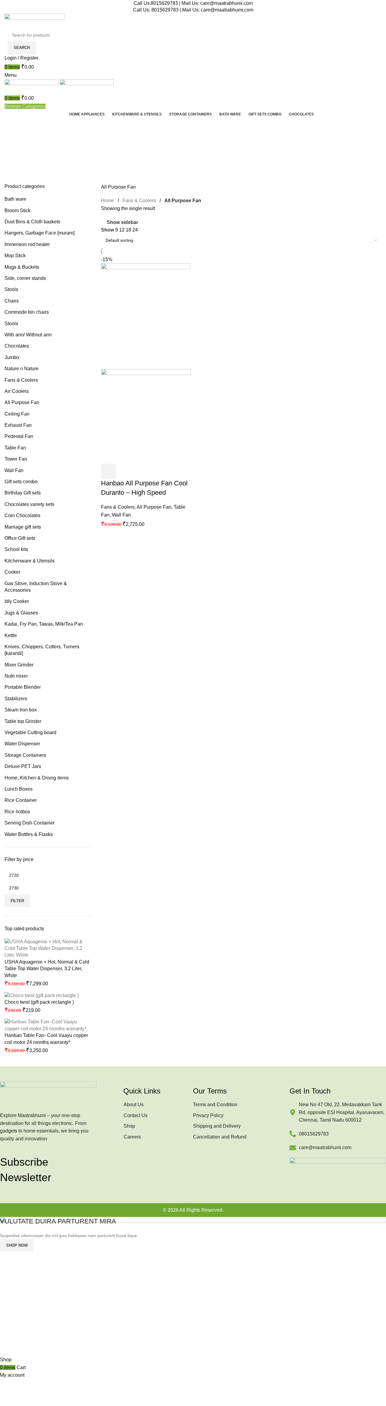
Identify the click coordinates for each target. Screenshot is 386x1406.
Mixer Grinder (19, 664)
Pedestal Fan (19, 436)
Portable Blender (23, 687)
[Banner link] (193, 1286)
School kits (16, 549)
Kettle (11, 635)
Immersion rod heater (27, 244)
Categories (17, 155)
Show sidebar (122, 222)
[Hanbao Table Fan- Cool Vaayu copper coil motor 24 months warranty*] (48, 1025)
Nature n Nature (22, 368)
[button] (108, 471)
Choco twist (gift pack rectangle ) (39, 1002)
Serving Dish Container (30, 822)
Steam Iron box (21, 709)
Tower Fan (16, 459)
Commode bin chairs (27, 312)
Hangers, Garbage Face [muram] (39, 232)
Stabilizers (16, 698)
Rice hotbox (17, 811)
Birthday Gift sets (23, 492)
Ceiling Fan (17, 413)
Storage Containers (25, 755)
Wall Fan (14, 470)
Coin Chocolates (22, 515)
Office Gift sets (20, 538)
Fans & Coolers (21, 380)
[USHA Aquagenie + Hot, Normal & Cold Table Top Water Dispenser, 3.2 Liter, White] (48, 948)
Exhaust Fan (18, 425)
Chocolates (17, 345)
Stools (11, 289)
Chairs (12, 300)
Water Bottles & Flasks (29, 834)
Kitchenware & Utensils (30, 560)
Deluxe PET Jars (23, 766)
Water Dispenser (22, 743)
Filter (17, 901)
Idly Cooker (17, 601)
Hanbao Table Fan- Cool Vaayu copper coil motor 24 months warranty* (46, 1039)
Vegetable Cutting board (30, 732)
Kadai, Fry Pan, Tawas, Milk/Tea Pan (44, 624)
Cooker (12, 572)
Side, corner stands (25, 278)
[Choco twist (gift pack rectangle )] (42, 995)
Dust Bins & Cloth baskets (32, 221)
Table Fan (15, 447)
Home (107, 200)
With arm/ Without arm (28, 334)
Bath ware (15, 199)
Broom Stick (17, 210)
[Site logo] (35, 20)
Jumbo (12, 357)
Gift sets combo (21, 481)
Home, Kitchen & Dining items (37, 777)
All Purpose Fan (22, 402)
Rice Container (21, 800)
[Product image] (146, 416)
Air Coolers (17, 391)
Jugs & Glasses (21, 612)
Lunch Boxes (19, 789)
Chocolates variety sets (29, 504)
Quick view (124, 471)
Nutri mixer (16, 676)
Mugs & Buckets (22, 267)
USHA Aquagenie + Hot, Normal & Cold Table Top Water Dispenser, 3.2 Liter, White (47, 968)
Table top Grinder (23, 721)
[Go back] (12, 125)
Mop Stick (15, 255)
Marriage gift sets (23, 527)
